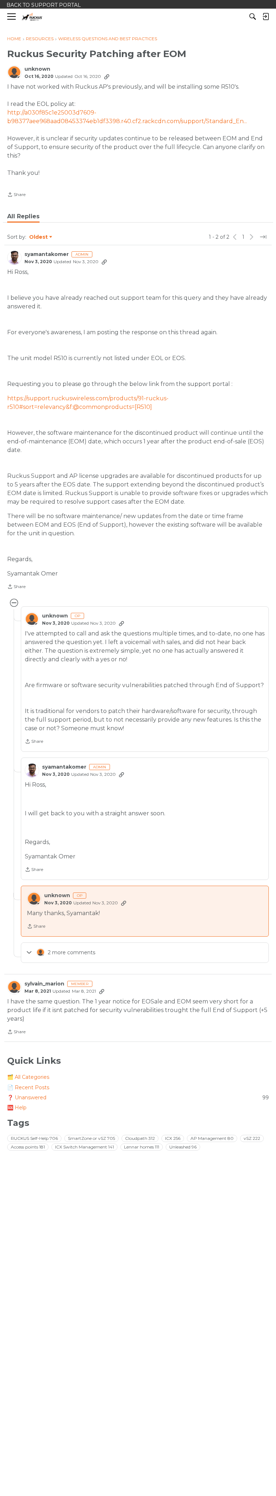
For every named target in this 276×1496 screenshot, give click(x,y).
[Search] (252, 16)
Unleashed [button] (183, 1147)
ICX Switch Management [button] (84, 1147)
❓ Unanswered (138, 1097)
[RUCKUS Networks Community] (32, 17)
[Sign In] (265, 16)
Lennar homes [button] (141, 1147)
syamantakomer (46, 254)
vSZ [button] (252, 1138)
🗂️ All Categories (28, 1077)
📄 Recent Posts (28, 1087)
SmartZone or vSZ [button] (91, 1138)
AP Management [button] (212, 1138)
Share (16, 195)
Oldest (39, 237)
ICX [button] (172, 1138)
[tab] (23, 216)
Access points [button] (28, 1147)
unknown (37, 69)
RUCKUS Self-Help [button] (34, 1138)
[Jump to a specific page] (263, 237)
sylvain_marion (44, 984)
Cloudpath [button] (140, 1138)
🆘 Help (17, 1107)
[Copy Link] (106, 76)
